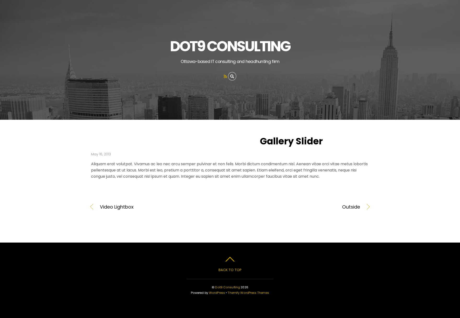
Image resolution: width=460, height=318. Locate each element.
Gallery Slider (291, 141)
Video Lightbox (116, 207)
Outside (299, 207)
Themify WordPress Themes (248, 293)
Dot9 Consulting (227, 287)
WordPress (217, 293)
